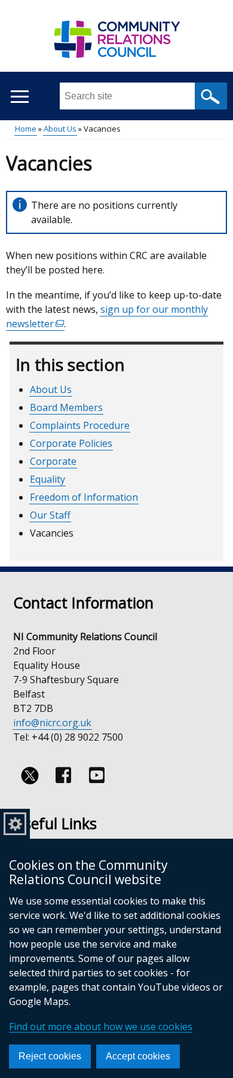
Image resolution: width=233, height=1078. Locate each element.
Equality (47, 479)
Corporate (53, 461)
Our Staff (50, 515)
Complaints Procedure (80, 425)
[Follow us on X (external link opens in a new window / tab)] (30, 775)
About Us (60, 128)
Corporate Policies (71, 443)
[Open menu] (19, 96)
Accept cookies (138, 1056)
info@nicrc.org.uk (52, 722)
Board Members (66, 407)
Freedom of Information (84, 497)
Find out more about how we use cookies (100, 1026)
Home (25, 128)
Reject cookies (50, 1056)
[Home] (116, 45)
